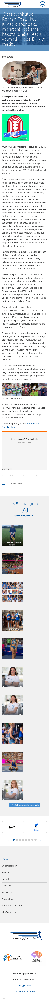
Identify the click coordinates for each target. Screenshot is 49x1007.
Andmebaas (8, 899)
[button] (14, 840)
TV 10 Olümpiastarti (12, 905)
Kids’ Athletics (9, 912)
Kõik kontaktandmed (24, 991)
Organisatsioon (9, 866)
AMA (4, 999)
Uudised (6, 859)
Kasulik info (7, 892)
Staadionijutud (6, 475)
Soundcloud (33, 424)
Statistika (6, 886)
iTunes (13, 427)
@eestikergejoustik (24, 515)
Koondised (7, 872)
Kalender (6, 879)
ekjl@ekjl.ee (25, 985)
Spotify (5, 427)
